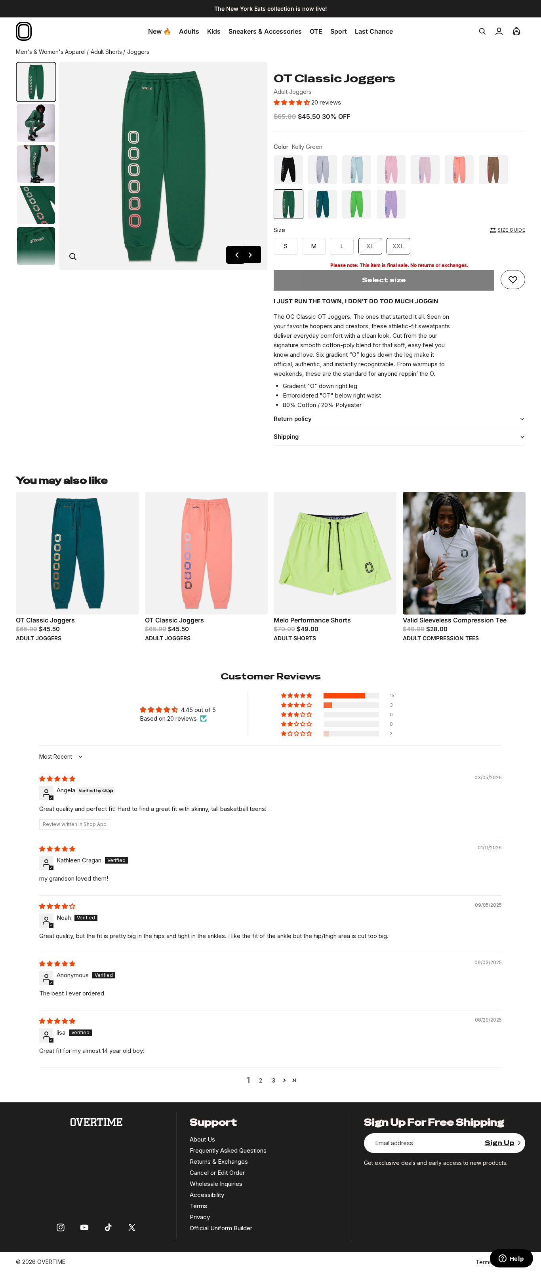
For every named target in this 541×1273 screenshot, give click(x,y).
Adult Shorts (106, 51)
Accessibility (207, 1195)
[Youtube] (84, 1227)
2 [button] (260, 1080)
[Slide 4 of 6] (36, 205)
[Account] (499, 31)
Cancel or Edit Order (217, 1172)
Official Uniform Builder (221, 1228)
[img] (57, 778)
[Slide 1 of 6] (36, 82)
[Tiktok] (108, 1227)
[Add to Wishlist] (513, 279)
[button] (292, 102)
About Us (202, 1139)
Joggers (138, 51)
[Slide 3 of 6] (36, 164)
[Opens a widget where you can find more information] (511, 1259)
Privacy (200, 1217)
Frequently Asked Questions (228, 1150)
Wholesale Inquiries (216, 1183)
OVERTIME (51, 1261)
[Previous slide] (235, 255)
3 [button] (273, 1080)
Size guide (511, 230)
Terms (198, 1206)
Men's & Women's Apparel (51, 51)
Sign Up (499, 1143)
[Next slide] (252, 255)
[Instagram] (60, 1227)
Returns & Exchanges (219, 1161)
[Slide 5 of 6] (36, 246)
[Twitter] (132, 1227)
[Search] (482, 31)
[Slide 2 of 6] (36, 123)
